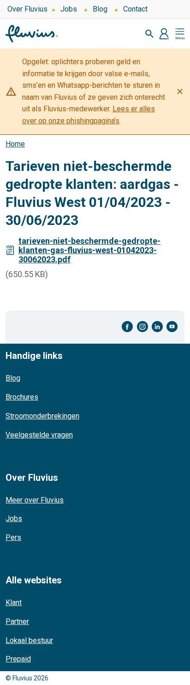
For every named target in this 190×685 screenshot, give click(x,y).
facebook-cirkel (127, 327)
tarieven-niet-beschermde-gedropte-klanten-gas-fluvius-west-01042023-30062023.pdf (89, 250)
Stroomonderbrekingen (42, 416)
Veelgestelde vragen (39, 434)
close (179, 91)
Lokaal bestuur (29, 640)
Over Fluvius (27, 9)
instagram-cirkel (142, 327)
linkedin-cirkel (157, 327)
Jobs (68, 9)
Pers (13, 537)
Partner (17, 621)
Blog (100, 9)
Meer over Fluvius (35, 500)
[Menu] (179, 34)
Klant (14, 602)
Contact (135, 9)
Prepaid (18, 659)
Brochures (22, 397)
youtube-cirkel (172, 327)
